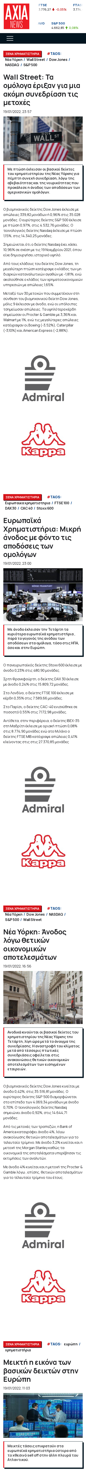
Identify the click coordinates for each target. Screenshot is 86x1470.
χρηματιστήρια (18, 1350)
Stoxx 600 (45, 508)
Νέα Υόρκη (13, 59)
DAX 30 (10, 508)
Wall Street (35, 59)
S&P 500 (30, 64)
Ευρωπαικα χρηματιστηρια (27, 503)
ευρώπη (71, 1344)
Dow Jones (58, 59)
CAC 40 (27, 508)
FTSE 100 (61, 503)
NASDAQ (12, 64)
